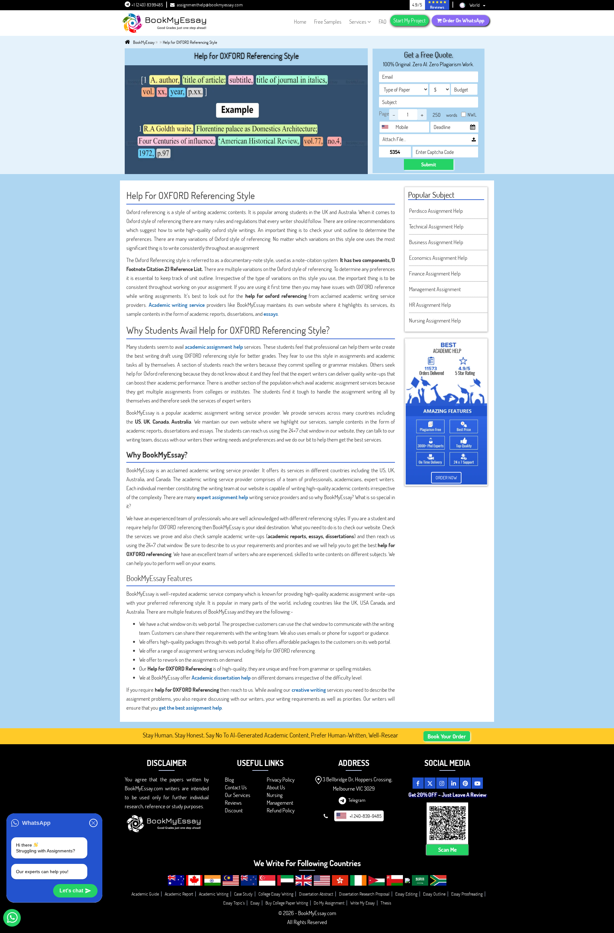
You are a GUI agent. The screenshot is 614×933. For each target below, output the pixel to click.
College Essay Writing (275, 894)
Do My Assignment (329, 903)
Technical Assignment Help (436, 226)
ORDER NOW (446, 477)
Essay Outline (434, 894)
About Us (276, 787)
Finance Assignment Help (434, 273)
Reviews (233, 802)
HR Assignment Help (430, 304)
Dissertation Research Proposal (364, 894)
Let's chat (71, 890)
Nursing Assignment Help (435, 320)
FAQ (382, 21)
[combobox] (386, 127)
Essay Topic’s (234, 903)
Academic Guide (145, 894)
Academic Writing (213, 894)
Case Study (243, 894)
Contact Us (236, 787)
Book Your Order (447, 736)
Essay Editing (406, 894)
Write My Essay (362, 903)
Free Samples (328, 21)
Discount (234, 810)
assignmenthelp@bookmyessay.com (210, 5)
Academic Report (179, 894)
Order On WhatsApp (463, 20)
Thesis (386, 903)
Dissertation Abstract (316, 894)
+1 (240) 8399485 (146, 5)
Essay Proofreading (467, 894)
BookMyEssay (143, 42)
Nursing (275, 795)
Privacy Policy (281, 779)
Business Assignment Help (436, 242)
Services (357, 21)
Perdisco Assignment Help (436, 210)
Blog (229, 779)
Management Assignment (435, 289)
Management (280, 802)
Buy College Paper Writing (286, 903)
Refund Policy (281, 810)
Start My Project (409, 20)
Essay (255, 903)
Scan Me (447, 849)
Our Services (237, 795)
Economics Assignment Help (438, 257)
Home (300, 21)
